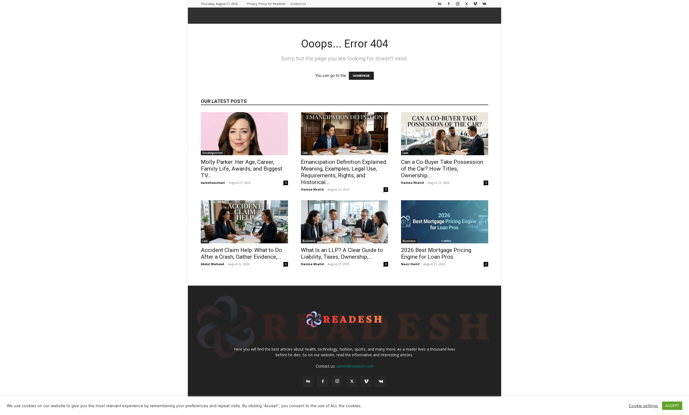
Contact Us (298, 4)
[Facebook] (449, 3)
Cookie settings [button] (643, 405)
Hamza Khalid (312, 189)
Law (305, 153)
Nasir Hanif (410, 264)
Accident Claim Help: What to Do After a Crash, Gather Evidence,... (241, 253)
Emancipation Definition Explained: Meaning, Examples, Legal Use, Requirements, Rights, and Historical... (344, 172)
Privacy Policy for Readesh (266, 4)
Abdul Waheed (212, 264)
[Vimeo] (475, 3)
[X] (466, 3)
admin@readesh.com (354, 366)
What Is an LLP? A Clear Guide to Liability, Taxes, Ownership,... (342, 253)
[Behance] (440, 3)
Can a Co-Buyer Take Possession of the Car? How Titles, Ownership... (442, 169)
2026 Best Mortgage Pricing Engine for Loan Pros (436, 253)
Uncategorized (212, 153)
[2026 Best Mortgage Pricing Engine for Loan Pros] (444, 221)
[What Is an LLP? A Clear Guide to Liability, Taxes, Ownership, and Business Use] (344, 221)
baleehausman (213, 183)
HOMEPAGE (361, 76)
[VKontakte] (484, 3)
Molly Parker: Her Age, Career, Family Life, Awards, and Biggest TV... (241, 169)
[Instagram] (458, 3)
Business (309, 241)
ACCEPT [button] (672, 405)
